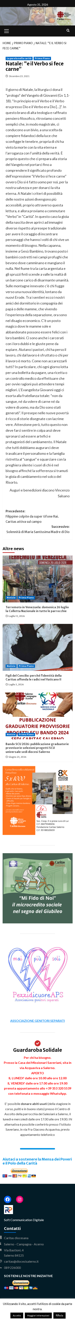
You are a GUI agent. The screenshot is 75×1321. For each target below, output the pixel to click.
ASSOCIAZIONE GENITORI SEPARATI (37, 1020)
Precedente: (32, 516)
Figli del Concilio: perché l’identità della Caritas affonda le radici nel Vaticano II (34, 677)
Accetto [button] (17, 1315)
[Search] (68, 30)
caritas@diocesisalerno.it (21, 1261)
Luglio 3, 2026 (16, 684)
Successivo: (38, 529)
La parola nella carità (19, 58)
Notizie (11, 597)
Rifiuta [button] (59, 1315)
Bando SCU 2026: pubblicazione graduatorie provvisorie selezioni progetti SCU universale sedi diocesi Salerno (37, 748)
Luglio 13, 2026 (17, 616)
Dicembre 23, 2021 (19, 76)
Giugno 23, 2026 (17, 756)
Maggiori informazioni (38, 1315)
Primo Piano (42, 58)
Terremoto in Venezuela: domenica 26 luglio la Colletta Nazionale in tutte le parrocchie (37, 609)
